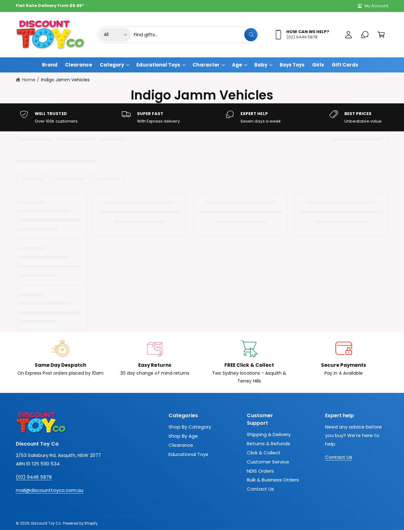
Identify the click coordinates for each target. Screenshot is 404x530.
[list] (202, 117)
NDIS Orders (260, 471)
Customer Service (268, 461)
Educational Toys (158, 64)
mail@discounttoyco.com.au (49, 490)
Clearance (181, 445)
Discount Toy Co (46, 523)
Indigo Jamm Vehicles (65, 80)
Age (237, 64)
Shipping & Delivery (269, 434)
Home (28, 80)
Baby (260, 64)
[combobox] (195, 34)
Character (206, 64)
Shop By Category (190, 426)
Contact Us (260, 489)
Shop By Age (183, 436)
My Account (376, 6)
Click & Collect (264, 452)
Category (112, 64)
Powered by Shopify (80, 523)
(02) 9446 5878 (34, 477)
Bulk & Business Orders (273, 479)
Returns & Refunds (268, 443)
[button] (381, 34)
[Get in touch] (365, 34)
